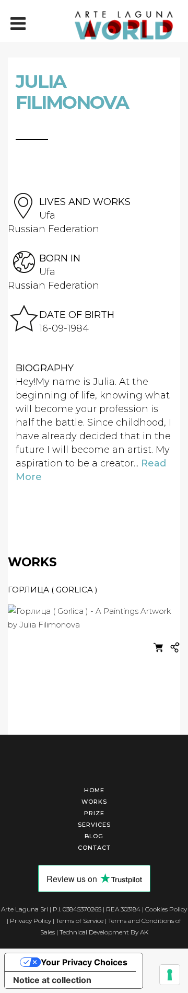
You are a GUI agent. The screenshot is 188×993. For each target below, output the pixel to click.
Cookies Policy (166, 909)
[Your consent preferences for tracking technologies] (170, 975)
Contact (94, 847)
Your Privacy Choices (84, 962)
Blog (94, 836)
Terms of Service (79, 920)
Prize (94, 813)
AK (144, 932)
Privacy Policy (30, 920)
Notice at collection (52, 980)
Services (94, 824)
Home (94, 790)
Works (94, 801)
